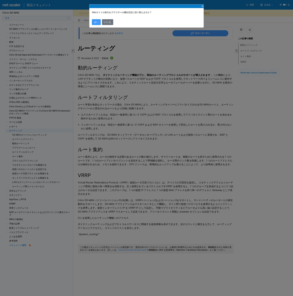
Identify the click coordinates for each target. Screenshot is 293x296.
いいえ (107, 22)
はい (96, 22)
